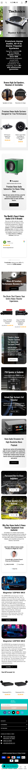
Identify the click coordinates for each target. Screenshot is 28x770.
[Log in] (22, 2)
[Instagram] (9, 712)
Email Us (14, 568)
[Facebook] (4, 712)
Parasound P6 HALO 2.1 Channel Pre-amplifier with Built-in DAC (8, 692)
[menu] (2, 3)
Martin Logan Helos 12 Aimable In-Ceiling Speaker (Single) (20, 137)
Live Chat (20, 564)
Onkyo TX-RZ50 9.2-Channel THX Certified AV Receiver (20, 322)
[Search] (6, 3)
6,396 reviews (17, 264)
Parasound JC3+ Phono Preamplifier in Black (21, 692)
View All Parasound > (10, 672)
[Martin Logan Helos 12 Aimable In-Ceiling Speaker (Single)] (21, 126)
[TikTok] (13, 712)
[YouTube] (17, 712)
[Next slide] (26, 21)
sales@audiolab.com (9, 743)
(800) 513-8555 (9, 564)
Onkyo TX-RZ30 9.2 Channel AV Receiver (7, 321)
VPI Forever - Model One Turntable (7, 136)
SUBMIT (14, 708)
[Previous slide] (2, 21)
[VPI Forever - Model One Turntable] (7, 126)
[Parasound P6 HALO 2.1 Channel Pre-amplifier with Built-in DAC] (7, 683)
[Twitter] (22, 712)
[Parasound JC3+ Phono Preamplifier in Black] (21, 683)
